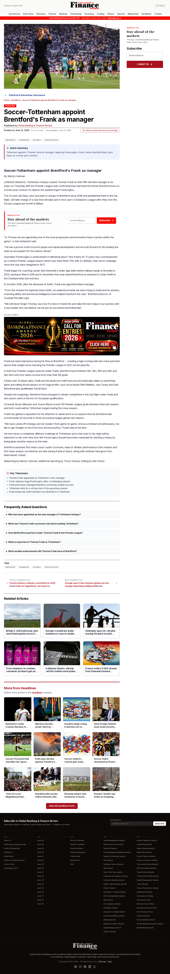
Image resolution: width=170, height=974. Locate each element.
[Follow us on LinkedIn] (89, 966)
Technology (76, 14)
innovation (37, 140)
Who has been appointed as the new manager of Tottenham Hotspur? (44, 514)
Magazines (133, 14)
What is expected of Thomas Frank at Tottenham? (34, 542)
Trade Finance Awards (145, 872)
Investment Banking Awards (114, 916)
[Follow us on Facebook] (85, 966)
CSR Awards (108, 868)
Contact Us (8, 852)
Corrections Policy (144, 900)
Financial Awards (143, 916)
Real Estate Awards (144, 852)
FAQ (72, 864)
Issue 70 (40, 900)
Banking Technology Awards (114, 856)
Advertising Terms (11, 868)
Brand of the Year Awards (113, 844)
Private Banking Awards (146, 920)
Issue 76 (40, 876)
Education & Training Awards (115, 892)
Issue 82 (40, 852)
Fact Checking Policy (145, 912)
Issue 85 (40, 840)
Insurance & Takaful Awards (114, 912)
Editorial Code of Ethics (146, 904)
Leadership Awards (144, 844)
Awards (121, 14)
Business (41, 14)
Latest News (9, 856)
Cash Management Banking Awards (117, 852)
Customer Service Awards (114, 864)
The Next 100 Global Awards (148, 876)
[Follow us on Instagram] (80, 966)
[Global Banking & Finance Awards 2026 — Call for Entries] (62, 336)
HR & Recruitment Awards (146, 868)
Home (7, 100)
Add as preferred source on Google (102, 130)
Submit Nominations (77, 852)
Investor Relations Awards (147, 840)
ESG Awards (108, 900)
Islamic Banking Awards (146, 848)
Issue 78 (40, 868)
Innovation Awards (111, 908)
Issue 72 (40, 892)
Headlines (146, 14)
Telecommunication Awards (147, 864)
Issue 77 (40, 872)
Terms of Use (9, 864)
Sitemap (102, 962)
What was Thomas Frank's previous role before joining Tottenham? (43, 524)
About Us (7, 840)
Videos (110, 14)
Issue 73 (40, 888)
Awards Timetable (77, 844)
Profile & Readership (12, 848)
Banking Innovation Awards (114, 924)
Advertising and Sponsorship (15, 844)
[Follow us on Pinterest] (75, 966)
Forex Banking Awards (112, 904)
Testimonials (75, 856)
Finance (52, 14)
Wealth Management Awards (148, 880)
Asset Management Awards (114, 840)
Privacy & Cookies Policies (14, 860)
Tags (109, 962)
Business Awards (110, 848)
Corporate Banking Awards (114, 880)
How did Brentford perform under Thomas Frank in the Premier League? (45, 533)
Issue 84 (40, 844)
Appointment (10, 140)
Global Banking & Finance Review (35, 125)
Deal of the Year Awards (113, 872)
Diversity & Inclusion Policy (147, 908)
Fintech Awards (109, 888)
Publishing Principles (144, 892)
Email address (115, 820)
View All (40, 904)
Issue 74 (40, 884)
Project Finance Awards (146, 856)
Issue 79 (40, 864)
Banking (63, 14)
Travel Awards (142, 884)
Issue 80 (40, 860)
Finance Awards (110, 932)
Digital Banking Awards (112, 928)
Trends (158, 14)
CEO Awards (108, 860)
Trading (100, 14)
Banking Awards (110, 920)
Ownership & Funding (145, 896)
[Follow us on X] (94, 966)
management (24, 140)
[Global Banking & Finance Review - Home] (85, 5)
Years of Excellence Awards (148, 888)
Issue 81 (40, 856)
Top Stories (14, 14)
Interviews (28, 14)
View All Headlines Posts (62, 806)
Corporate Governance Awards (116, 876)
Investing (89, 14)
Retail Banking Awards (145, 928)
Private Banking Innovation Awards (150, 924)
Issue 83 (40, 848)
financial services (51, 140)
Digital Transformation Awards (115, 884)
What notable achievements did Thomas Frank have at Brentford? (42, 551)
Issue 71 (40, 896)
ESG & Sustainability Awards (114, 896)
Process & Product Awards (147, 860)
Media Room (75, 860)
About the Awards (77, 840)
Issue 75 (40, 880)
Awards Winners (76, 848)
